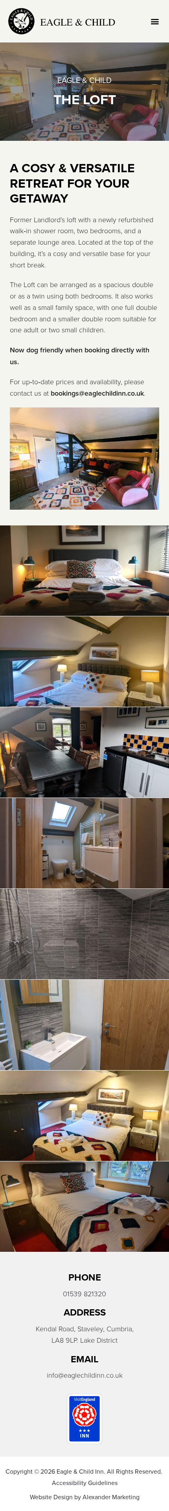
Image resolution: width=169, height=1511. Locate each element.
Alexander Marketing (111, 1497)
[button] (154, 21)
